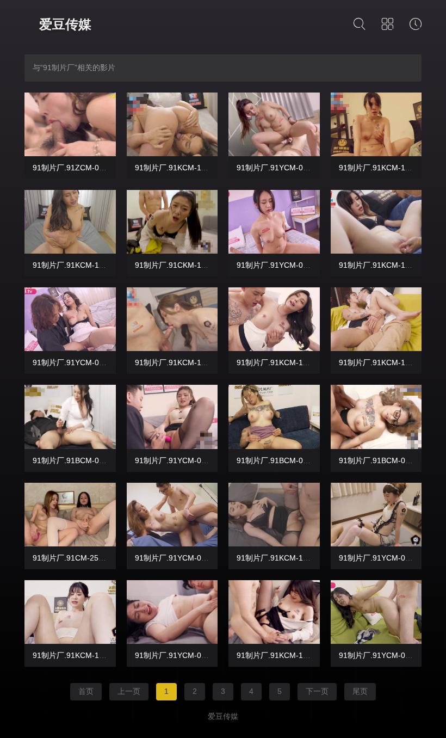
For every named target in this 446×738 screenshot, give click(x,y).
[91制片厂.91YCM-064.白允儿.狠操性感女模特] (172, 416)
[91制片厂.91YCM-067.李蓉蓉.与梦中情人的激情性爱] (274, 124)
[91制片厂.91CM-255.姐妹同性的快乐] (70, 514)
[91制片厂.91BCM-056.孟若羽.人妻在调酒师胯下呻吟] (274, 416)
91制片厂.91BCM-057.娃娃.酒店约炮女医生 (107, 460)
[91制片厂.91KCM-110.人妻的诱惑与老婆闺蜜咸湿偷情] (274, 319)
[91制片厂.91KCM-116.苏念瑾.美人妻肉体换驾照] (70, 222)
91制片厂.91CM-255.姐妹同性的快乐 (95, 558)
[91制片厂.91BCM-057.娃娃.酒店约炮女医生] (70, 416)
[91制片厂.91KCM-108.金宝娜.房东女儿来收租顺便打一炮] (274, 514)
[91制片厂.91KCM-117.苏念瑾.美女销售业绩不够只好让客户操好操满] (172, 124)
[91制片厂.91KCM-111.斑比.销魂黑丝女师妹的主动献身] (172, 319)
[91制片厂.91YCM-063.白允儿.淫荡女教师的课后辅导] (172, 514)
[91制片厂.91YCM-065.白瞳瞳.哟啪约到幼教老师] (70, 319)
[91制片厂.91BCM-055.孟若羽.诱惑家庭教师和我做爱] (376, 416)
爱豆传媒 (65, 24)
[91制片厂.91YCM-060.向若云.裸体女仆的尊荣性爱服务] (376, 514)
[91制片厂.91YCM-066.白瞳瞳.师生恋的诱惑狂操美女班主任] (274, 222)
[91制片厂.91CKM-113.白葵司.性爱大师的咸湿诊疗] (172, 222)
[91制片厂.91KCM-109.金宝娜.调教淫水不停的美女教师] (376, 319)
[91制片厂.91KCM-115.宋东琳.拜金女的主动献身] (376, 124)
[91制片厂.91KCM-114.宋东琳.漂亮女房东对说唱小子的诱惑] (376, 222)
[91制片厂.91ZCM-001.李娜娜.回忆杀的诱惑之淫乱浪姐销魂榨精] (70, 124)
